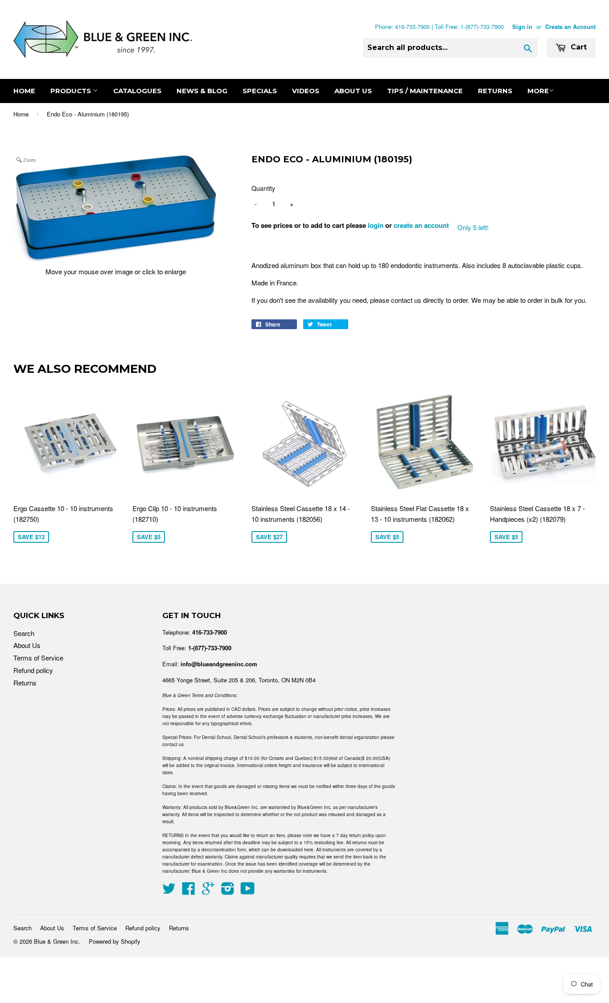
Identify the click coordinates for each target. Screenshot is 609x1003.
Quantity (263, 188)
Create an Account (570, 27)
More (538, 91)
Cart (577, 47)
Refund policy (33, 670)
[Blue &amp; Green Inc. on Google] (208, 891)
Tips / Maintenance (425, 91)
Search (23, 633)
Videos (305, 91)
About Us (353, 91)
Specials (260, 91)
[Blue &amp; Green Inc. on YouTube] (248, 891)
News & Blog (202, 91)
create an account (421, 225)
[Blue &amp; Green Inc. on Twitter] (169, 891)
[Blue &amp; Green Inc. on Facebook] (188, 891)
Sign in (522, 27)
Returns (495, 91)
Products (71, 91)
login (375, 225)
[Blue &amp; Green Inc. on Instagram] (228, 891)
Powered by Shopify (114, 941)
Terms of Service (38, 657)
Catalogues (137, 91)
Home (24, 91)
